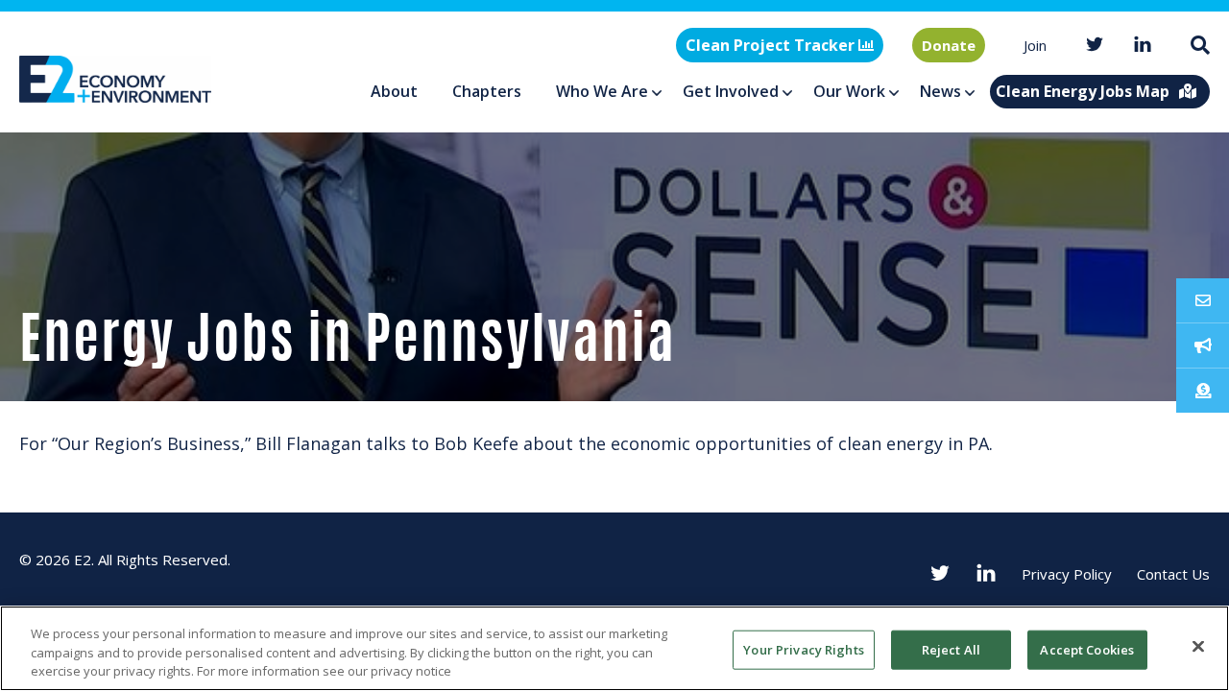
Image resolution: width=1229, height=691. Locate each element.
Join (1035, 45)
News (940, 91)
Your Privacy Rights (803, 648)
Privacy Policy (1067, 574)
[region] (614, 648)
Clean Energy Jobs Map (1082, 91)
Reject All (951, 648)
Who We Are (602, 91)
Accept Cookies (1087, 648)
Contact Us (1173, 574)
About (394, 91)
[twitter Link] (1095, 45)
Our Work (849, 91)
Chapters (486, 91)
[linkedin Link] (1143, 45)
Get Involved (731, 91)
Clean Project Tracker (772, 45)
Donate (949, 45)
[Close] (1198, 646)
